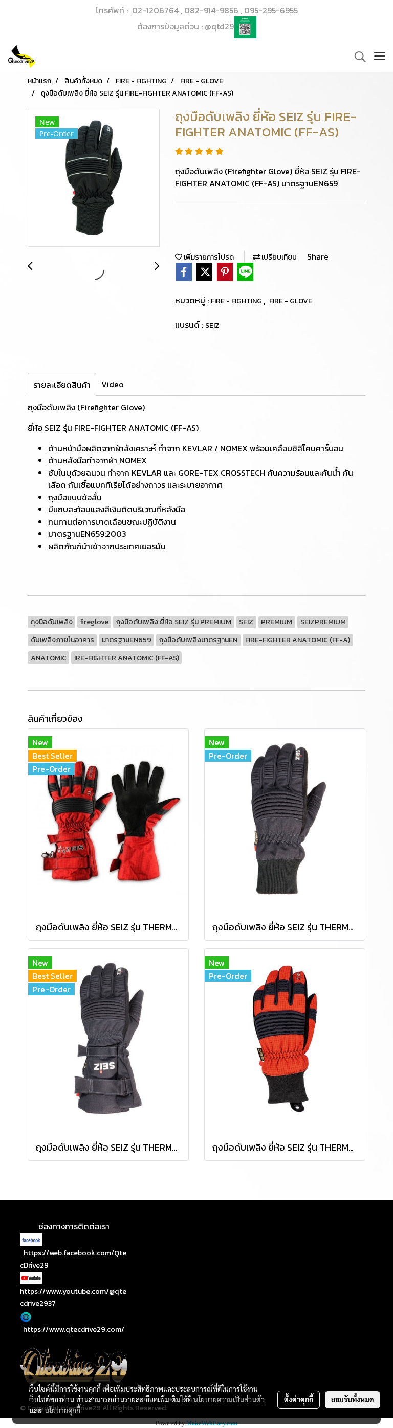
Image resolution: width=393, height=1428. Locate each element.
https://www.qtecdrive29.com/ (73, 1329)
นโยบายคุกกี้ (62, 1410)
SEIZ (212, 325)
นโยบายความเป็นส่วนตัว (229, 1399)
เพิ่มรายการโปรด (208, 257)
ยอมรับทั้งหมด (352, 1399)
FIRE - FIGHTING (237, 301)
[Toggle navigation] (379, 56)
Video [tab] (112, 384)
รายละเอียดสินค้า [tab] (62, 385)
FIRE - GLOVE (290, 301)
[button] (356, 56)
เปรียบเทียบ (278, 257)
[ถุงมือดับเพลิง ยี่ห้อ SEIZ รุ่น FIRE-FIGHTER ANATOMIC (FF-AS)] (93, 178)
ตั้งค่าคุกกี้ (298, 1399)
